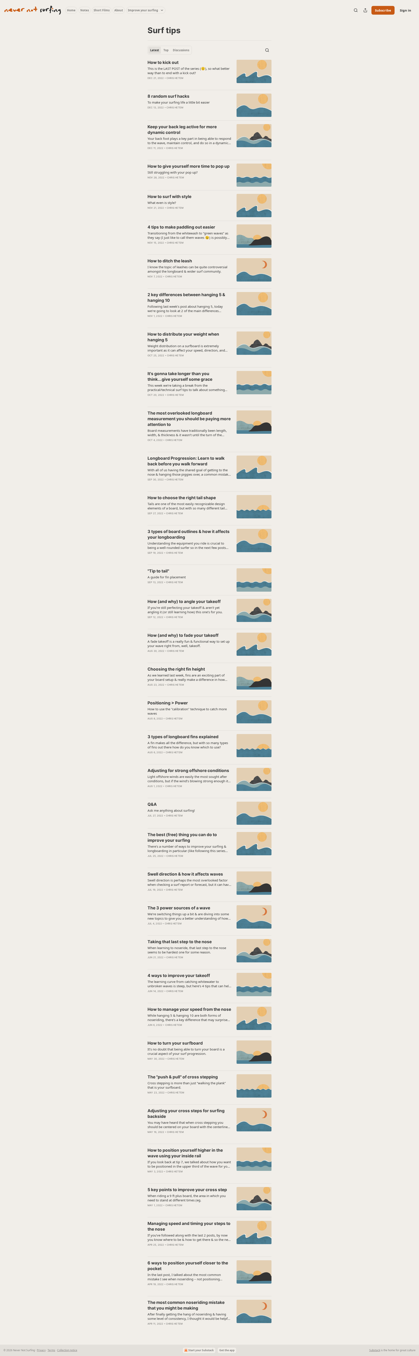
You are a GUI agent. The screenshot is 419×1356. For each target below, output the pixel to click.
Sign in (405, 10)
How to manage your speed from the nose (189, 1009)
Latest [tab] (154, 50)
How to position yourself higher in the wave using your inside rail (185, 1153)
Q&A (152, 804)
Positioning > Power (168, 702)
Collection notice (67, 1350)
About (118, 10)
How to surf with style (169, 196)
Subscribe (383, 10)
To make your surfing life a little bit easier (179, 102)
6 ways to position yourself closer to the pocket (188, 1265)
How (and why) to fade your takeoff (183, 635)
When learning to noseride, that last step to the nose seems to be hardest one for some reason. (187, 950)
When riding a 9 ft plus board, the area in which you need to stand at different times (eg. (187, 1198)
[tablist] (170, 50)
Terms (51, 1350)
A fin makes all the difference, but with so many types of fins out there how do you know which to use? (188, 745)
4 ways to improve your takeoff (179, 975)
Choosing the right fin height (176, 669)
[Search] (355, 10)
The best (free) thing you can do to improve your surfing (182, 837)
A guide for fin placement (167, 577)
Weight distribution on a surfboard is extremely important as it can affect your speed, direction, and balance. (186, 348)
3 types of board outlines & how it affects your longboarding (189, 534)
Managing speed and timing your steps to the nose (189, 1226)
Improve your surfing (143, 10)
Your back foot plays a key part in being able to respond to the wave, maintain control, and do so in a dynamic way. (189, 140)
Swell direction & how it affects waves (185, 874)
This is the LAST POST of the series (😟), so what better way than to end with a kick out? (189, 70)
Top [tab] (165, 50)
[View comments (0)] (176, 83)
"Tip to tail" (158, 571)
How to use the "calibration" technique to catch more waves (187, 711)
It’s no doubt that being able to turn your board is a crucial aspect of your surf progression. (186, 1051)
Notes (84, 10)
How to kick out (163, 62)
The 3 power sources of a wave (179, 907)
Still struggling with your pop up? (173, 172)
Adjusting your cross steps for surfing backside (186, 1113)
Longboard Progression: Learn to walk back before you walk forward (186, 461)
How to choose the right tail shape (182, 497)
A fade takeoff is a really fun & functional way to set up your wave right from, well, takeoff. (189, 643)
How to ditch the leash (170, 260)
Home (71, 10)
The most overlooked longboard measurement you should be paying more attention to (189, 419)
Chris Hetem (175, 78)
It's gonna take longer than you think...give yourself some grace (180, 376)
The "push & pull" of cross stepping (183, 1076)
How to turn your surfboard (175, 1043)
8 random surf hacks (168, 96)
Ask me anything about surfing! (171, 810)
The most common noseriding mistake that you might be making (186, 1305)
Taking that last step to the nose (180, 941)
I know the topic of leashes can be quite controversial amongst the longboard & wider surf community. (187, 269)
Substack (374, 1350)
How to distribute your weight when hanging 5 (183, 337)
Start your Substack (201, 1350)
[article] (209, 73)
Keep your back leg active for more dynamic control (182, 129)
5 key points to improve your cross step (187, 1189)
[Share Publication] (365, 10)
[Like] (150, 83)
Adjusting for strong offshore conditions (188, 770)
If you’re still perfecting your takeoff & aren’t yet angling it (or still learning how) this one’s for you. (185, 609)
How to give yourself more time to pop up (189, 166)
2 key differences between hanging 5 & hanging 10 (186, 297)
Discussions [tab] (181, 50)
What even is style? (162, 202)
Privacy (41, 1350)
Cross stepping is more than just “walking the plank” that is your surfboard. (187, 1085)
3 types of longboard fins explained (183, 736)
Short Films (102, 10)
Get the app (227, 1350)
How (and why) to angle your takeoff (184, 601)
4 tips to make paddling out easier (181, 227)
